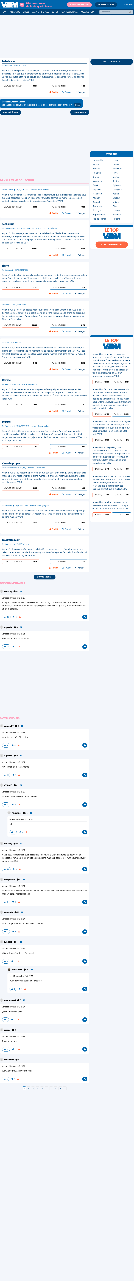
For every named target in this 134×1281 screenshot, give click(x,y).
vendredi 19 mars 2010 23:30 (13, 1066)
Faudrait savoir (10, 540)
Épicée (26, 12)
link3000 (8, 942)
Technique (8, 224)
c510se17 (8, 786)
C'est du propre (11, 463)
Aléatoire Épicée (40, 12)
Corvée (6, 380)
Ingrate (6, 422)
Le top (55, 12)
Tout (4, 12)
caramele (8, 913)
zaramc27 (9, 726)
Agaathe (8, 628)
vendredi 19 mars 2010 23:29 (13, 1037)
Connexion (128, 5)
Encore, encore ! (44, 577)
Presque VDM (87, 12)
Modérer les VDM (106, 5)
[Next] (64, 1088)
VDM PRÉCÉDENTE (10, 113)
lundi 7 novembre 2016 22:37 (21, 976)
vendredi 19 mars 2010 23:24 (13, 634)
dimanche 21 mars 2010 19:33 (21, 820)
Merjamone (10, 880)
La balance (8, 61)
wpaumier (17, 813)
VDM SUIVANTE (79, 113)
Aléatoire (15, 12)
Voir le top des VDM (111, 245)
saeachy (8, 592)
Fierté (5, 266)
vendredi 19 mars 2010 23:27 (13, 919)
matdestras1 (10, 1000)
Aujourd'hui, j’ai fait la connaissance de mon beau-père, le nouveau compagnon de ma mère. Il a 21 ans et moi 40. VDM (111, 505)
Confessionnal (69, 12)
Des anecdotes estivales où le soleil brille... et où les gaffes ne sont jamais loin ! (41, 103)
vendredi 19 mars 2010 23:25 (13, 598)
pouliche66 (17, 970)
